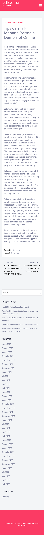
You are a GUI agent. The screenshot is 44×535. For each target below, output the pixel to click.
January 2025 (7, 352)
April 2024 (6, 388)
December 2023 (8, 404)
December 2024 (8, 356)
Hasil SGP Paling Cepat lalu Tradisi (15, 307)
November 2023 (8, 408)
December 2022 (8, 452)
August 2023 (7, 420)
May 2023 (6, 432)
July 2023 (5, 424)
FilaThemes (22, 526)
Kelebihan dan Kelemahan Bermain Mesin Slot (20, 324)
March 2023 (6, 440)
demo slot (15, 253)
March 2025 (6, 344)
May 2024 (6, 384)
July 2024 (5, 376)
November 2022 (8, 456)
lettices (20, 22)
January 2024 (7, 400)
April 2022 (6, 484)
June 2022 (6, 476)
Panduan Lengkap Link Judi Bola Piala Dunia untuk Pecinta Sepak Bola (13, 268)
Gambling (16, 250)
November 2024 (8, 360)
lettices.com (11, 2)
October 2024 (7, 364)
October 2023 (7, 412)
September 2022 (8, 464)
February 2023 (7, 444)
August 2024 (7, 372)
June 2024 (6, 380)
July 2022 (5, 472)
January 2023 (7, 448)
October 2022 (7, 460)
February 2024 (7, 396)
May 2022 (6, 480)
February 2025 (7, 348)
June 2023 (6, 428)
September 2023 (8, 416)
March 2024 (6, 392)
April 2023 (6, 436)
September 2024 (8, 368)
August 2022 (7, 468)
